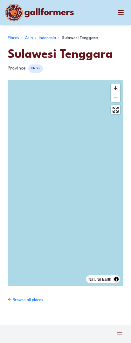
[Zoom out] (115, 97)
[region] (65, 183)
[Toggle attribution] (116, 279)
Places (14, 38)
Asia (29, 38)
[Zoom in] (115, 88)
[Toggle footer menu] (119, 334)
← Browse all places (25, 300)
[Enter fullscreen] (115, 109)
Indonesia (48, 38)
